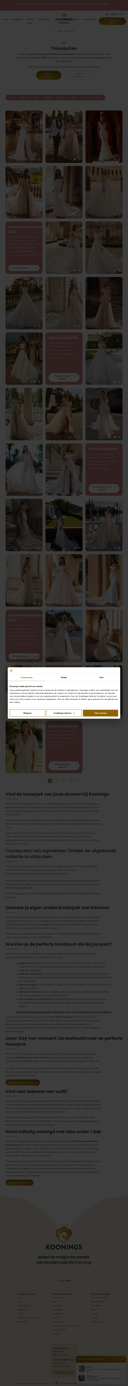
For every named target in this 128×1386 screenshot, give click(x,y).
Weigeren (27, 713)
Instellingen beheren (63, 713)
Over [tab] (101, 677)
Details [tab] (64, 677)
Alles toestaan (100, 713)
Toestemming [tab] (26, 677)
